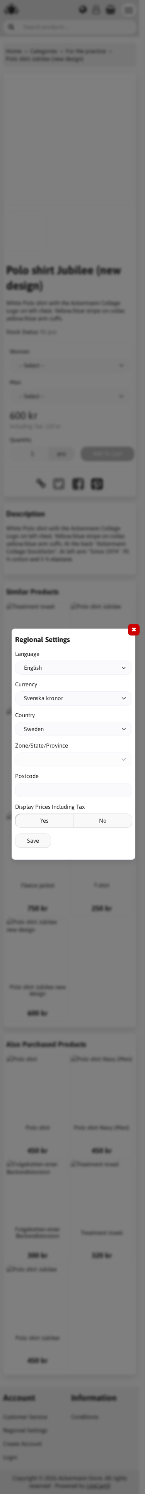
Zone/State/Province (41, 745)
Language (27, 654)
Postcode (27, 776)
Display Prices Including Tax (50, 806)
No (103, 820)
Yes (44, 820)
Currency (26, 684)
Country (25, 715)
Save (33, 840)
